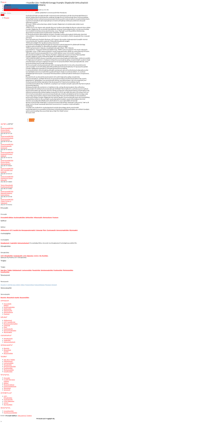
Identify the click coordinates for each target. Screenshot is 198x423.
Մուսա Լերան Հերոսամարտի (6, 131)
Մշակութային (51, 230)
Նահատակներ (27, 270)
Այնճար (23, 285)
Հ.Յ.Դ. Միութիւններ (7, 256)
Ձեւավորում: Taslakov (25, 415)
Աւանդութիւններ (19, 217)
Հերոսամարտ (47, 217)
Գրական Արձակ (29, 285)
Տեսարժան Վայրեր (13, 297)
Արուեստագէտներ (47, 270)
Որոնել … (4, 13)
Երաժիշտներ (5, 272)
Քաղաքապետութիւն (28, 230)
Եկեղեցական (16, 270)
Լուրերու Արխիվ (9, 10)
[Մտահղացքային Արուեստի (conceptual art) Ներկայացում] (7, 144)
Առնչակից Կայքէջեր (11, 8)
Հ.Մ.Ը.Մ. (36, 256)
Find (2, 15)
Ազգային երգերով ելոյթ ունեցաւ (6, 194)
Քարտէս (3, 297)
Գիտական (48, 285)
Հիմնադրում (5, 230)
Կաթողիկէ (13, 243)
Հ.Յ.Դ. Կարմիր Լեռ (15, 230)
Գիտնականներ (68, 270)
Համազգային (17, 256)
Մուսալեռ (3, 285)
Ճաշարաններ (24, 297)
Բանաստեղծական (39, 285)
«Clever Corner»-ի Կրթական (6, 202)
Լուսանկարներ (9, 411)
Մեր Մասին (7, 7)
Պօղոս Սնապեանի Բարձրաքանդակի (7, 186)
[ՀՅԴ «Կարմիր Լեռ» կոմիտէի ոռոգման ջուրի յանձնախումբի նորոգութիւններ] (7, 168)
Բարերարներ (58, 270)
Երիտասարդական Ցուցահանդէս (7, 139)
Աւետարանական (23, 243)
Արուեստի (54, 285)
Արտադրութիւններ (62, 230)
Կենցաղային (38, 217)
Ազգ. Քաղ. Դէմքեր (6, 270)
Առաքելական (5, 243)
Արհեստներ (29, 217)
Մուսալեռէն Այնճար (7, 217)
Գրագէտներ (36, 270)
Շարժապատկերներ (10, 413)
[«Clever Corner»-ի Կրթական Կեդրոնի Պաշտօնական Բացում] (7, 199)
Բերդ (44, 230)
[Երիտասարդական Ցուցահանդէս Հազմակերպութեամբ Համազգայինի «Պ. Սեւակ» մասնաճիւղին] (7, 136)
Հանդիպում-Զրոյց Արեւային (6, 179)
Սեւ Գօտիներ (43, 256)
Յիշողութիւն (73, 230)
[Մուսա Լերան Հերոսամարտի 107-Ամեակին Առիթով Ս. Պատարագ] (7, 128)
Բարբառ (55, 217)
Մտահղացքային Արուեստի (6, 147)
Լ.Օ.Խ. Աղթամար (28, 256)
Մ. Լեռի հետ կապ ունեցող (13, 285)
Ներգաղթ (39, 230)
